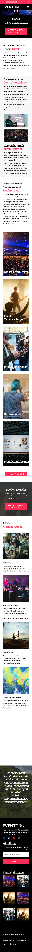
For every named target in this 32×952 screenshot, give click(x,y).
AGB (22, 935)
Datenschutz (15, 935)
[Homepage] (11, 6)
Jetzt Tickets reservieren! (16, 31)
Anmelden (16, 861)
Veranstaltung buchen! (16, 507)
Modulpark (13, 944)
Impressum (6, 935)
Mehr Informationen (9, 68)
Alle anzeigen (16, 474)
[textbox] (16, 159)
